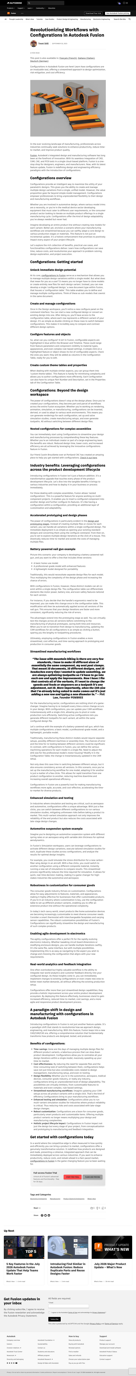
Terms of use (71, 1372)
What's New (30, 19)
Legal (78, 1372)
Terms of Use (72, 1312)
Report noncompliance (60, 1372)
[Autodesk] (14, 3)
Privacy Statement (98, 1312)
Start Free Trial (72, 1177)
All (5, 19)
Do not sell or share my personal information (25, 1372)
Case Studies (49, 19)
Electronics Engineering (101, 19)
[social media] (12, 1363)
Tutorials (39, 19)
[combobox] (45, 3)
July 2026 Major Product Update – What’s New (110, 1265)
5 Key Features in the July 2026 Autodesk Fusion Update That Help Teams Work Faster (23, 1268)
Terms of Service (111, 1323)
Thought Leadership (16, 19)
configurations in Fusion (53, 275)
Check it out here (88, 457)
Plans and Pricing (92, 1177)
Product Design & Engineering (67, 19)
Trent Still (43, 43)
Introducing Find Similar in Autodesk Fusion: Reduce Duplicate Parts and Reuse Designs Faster (67, 1268)
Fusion (33, 155)
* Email (50, 1303)
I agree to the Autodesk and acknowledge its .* (78, 1313)
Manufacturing (85, 19)
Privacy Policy (95, 1323)
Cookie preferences (46, 1372)
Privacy (9, 1372)
